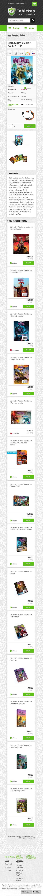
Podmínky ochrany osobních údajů (19, 873)
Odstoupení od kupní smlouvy (28, 838)
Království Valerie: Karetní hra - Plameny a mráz (21, 402)
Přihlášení (11, 3)
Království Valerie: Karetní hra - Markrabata (21, 616)
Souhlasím (37, 892)
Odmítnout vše (26, 892)
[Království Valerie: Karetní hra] (21, 57)
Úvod (9, 35)
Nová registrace (21, 3)
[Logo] (21, 12)
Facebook (8, 864)
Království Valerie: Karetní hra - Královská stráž (21, 271)
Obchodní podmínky (19, 866)
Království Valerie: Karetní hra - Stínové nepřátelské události (21, 529)
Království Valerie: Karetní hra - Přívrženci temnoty (21, 703)
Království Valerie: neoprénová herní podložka (21, 228)
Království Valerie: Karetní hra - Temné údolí (21, 485)
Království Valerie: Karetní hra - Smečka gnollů (21, 746)
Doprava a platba (19, 861)
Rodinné (22, 35)
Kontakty (8, 867)
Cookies (8, 870)
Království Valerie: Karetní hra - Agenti (21, 572)
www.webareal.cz (27, 836)
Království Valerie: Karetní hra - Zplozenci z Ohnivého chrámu (21, 443)
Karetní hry (15, 35)
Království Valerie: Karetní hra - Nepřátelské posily (21, 358)
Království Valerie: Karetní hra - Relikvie (21, 659)
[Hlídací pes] (28, 115)
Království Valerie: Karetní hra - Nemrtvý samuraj (21, 315)
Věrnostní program (19, 879)
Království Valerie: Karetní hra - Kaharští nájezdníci (21, 790)
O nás (7, 861)
